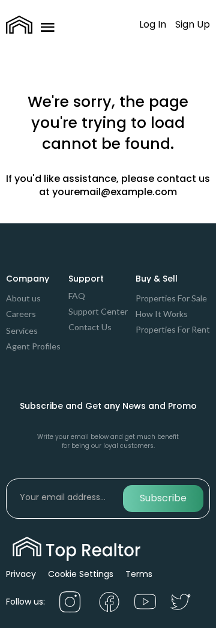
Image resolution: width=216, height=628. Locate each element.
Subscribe (163, 498)
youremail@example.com (114, 192)
